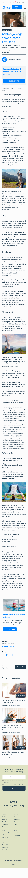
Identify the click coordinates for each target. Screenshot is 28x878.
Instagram (17, 835)
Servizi (4, 817)
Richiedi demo (6, 827)
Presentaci (5, 824)
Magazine (4, 840)
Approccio (4, 819)
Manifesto (17, 819)
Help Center (5, 837)
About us (16, 817)
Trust (15, 822)
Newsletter (5, 850)
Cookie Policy (5, 847)
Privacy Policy (18, 784)
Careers (16, 824)
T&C (3, 842)
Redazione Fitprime (8, 646)
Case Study (5, 822)
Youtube (16, 838)
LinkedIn (16, 833)
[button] (17, 7)
